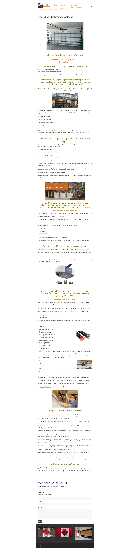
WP (41, 546)
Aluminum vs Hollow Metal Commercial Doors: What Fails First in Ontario (51, 486)
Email (40, 501)
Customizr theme (50, 546)
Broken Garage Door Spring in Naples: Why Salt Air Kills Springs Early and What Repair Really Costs (55, 485)
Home (39, 13)
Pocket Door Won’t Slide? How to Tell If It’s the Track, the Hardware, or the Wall (52, 483)
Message (40, 507)
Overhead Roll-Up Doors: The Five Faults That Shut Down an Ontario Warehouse (52, 481)
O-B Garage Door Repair (44, 544)
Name (40, 495)
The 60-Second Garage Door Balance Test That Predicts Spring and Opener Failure (52, 482)
